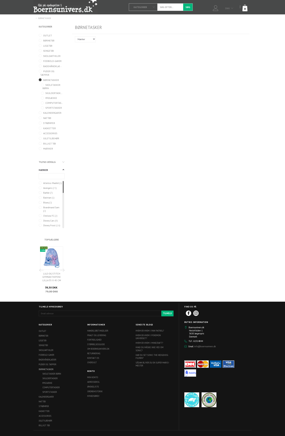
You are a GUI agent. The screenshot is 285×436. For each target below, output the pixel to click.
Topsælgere (51, 239)
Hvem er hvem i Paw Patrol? (150, 330)
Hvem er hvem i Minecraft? (149, 342)
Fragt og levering (96, 335)
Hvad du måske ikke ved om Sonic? (149, 349)
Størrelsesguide (96, 344)
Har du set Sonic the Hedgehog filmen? (152, 357)
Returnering (93, 353)
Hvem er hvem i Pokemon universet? (148, 337)
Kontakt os (93, 358)
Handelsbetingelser (97, 330)
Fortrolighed (94, 339)
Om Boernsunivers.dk (98, 348)
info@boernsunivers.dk (205, 346)
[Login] (215, 8)
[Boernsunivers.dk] (65, 7)
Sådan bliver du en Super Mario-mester (152, 364)
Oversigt (92, 362)
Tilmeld (167, 313)
